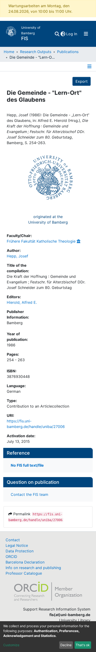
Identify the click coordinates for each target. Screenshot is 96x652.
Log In (72, 34)
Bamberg (15, 322)
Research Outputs (35, 51)
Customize (11, 645)
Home (9, 51)
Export (81, 81)
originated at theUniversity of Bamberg (48, 219)
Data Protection (20, 551)
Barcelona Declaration (25, 562)
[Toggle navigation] (86, 33)
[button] (63, 34)
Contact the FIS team (29, 494)
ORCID (11, 556)
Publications (68, 51)
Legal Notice (17, 545)
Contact (13, 540)
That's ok (83, 645)
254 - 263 (16, 360)
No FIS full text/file (27, 465)
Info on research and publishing (33, 567)
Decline (66, 645)
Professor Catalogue (24, 573)
